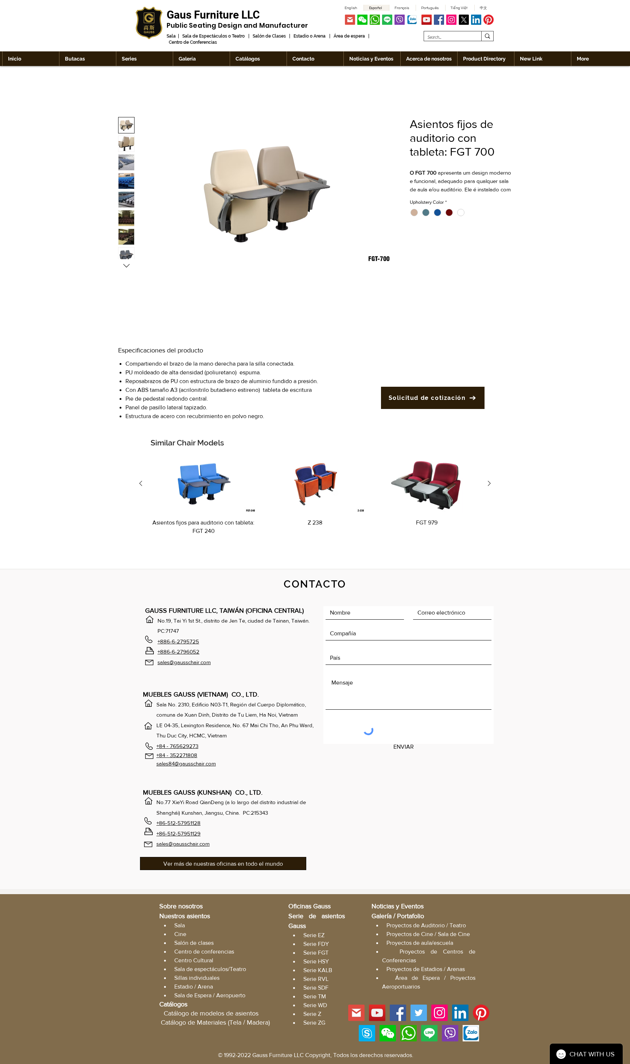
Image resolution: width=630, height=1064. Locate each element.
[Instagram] (451, 20)
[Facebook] (439, 20)
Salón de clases (194, 944)
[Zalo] (412, 20)
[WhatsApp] (375, 20)
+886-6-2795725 (178, 643)
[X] (464, 20)
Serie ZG (314, 1024)
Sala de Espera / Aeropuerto (209, 997)
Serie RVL (315, 980)
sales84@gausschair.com (186, 765)
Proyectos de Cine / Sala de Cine (428, 935)
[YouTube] (426, 20)
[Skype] (367, 1034)
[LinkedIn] (476, 20)
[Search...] (487, 36)
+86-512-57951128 (178, 824)
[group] (315, 506)
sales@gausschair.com (184, 663)
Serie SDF (315, 989)
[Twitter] (419, 1014)
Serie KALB (317, 971)
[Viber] (399, 20)
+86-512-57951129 (178, 835)
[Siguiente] (489, 484)
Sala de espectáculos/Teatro (210, 970)
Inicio (125, 92)
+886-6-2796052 (178, 653)
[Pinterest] (488, 20)
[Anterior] (140, 484)
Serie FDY (316, 945)
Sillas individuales (196, 979)
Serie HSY (316, 963)
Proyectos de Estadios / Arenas (425, 970)
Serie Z (312, 1015)
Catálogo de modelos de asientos (211, 1014)
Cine (180, 935)
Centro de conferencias (204, 953)
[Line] (387, 20)
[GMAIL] (350, 20)
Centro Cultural (193, 962)
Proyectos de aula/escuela (419, 944)
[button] (362, 20)
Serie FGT (315, 954)
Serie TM (314, 998)
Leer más (420, 199)
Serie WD (315, 1006)
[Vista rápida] (203, 485)
